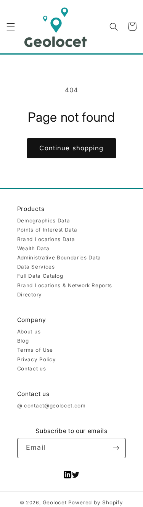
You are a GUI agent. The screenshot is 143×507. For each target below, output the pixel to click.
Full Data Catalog (40, 276)
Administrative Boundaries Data (59, 257)
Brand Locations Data (46, 239)
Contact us (31, 368)
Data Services (36, 267)
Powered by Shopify (95, 502)
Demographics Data (43, 220)
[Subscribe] (116, 448)
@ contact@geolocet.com (51, 405)
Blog (23, 341)
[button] (10, 26)
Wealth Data (33, 248)
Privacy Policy (36, 359)
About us (28, 331)
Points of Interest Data (47, 230)
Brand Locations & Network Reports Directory (64, 290)
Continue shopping (71, 148)
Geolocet (55, 502)
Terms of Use (35, 350)
